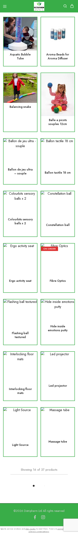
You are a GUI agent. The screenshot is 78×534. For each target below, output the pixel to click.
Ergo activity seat (20, 281)
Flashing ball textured (20, 335)
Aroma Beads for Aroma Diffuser (57, 56)
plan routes (31, 528)
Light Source (20, 445)
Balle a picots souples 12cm (57, 122)
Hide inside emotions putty (58, 328)
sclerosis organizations (38, 531)
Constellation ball (58, 225)
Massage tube (57, 442)
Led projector (58, 386)
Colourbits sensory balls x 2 (20, 221)
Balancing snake (20, 107)
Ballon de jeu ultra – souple (20, 171)
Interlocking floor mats (20, 391)
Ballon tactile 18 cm (58, 173)
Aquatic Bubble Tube (20, 56)
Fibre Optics (58, 281)
